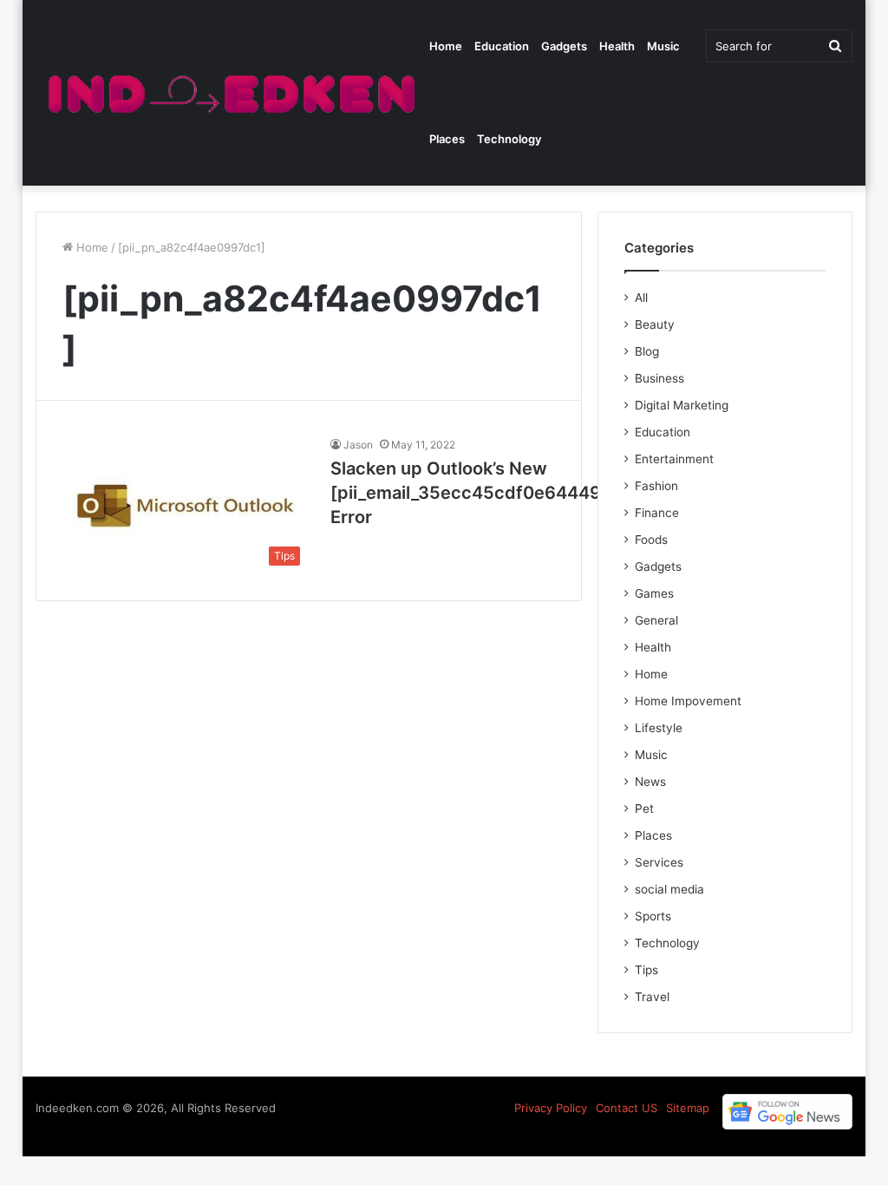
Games (654, 593)
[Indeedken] (229, 93)
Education (501, 46)
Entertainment (674, 459)
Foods (651, 540)
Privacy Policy (550, 1108)
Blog (647, 351)
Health (617, 46)
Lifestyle (658, 728)
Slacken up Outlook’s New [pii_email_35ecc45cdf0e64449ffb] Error (481, 492)
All (641, 297)
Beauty (655, 324)
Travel (652, 997)
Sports (653, 916)
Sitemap (687, 1108)
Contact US (626, 1108)
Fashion (656, 486)
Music (663, 46)
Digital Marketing (681, 405)
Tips (646, 970)
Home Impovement (688, 701)
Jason (358, 444)
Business (659, 378)
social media (669, 889)
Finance (657, 513)
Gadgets (564, 46)
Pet (644, 808)
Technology (509, 139)
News (650, 782)
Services (659, 862)
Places (447, 139)
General (656, 620)
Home (445, 46)
